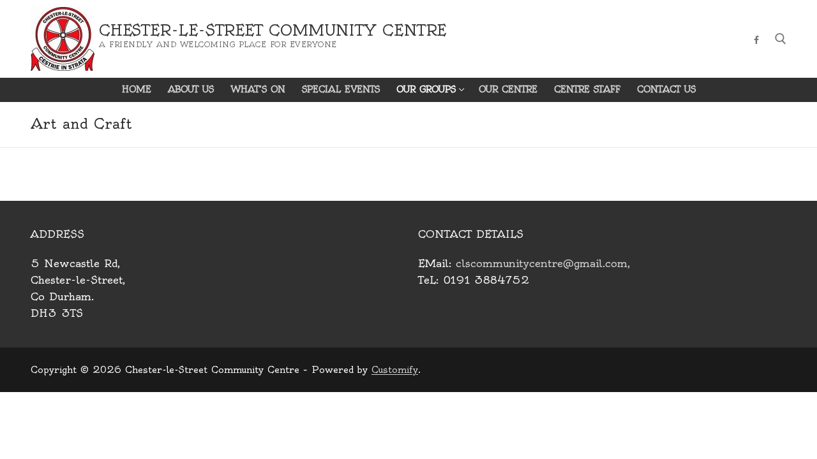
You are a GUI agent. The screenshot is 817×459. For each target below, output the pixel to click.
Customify (394, 369)
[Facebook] (757, 40)
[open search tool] (780, 39)
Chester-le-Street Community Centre (272, 31)
